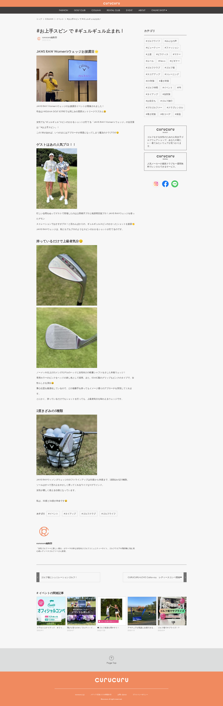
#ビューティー (153, 47)
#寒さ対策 (151, 114)
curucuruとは (79, 694)
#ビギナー (175, 60)
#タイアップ (70, 513)
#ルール (150, 60)
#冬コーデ (165, 114)
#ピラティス (162, 54)
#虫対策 (166, 94)
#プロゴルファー (154, 107)
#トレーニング (172, 74)
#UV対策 (150, 80)
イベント (60, 19)
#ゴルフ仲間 (152, 87)
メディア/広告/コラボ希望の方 (101, 694)
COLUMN (49, 19)
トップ (39, 19)
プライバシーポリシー (140, 694)
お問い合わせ (122, 694)
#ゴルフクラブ (88, 513)
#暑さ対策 (164, 80)
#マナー (177, 54)
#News (161, 60)
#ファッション (172, 47)
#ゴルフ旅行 (166, 100)
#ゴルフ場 (170, 67)
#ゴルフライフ (108, 513)
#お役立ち (151, 100)
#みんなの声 (171, 40)
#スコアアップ (153, 74)
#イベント (53, 513)
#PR (179, 87)
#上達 (149, 54)
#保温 (178, 114)
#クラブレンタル (175, 107)
